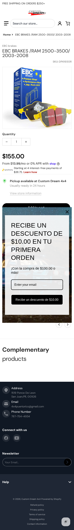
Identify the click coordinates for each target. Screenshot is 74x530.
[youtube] (16, 438)
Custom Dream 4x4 (31, 499)
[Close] (67, 211)
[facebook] (6, 438)
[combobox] (32, 23)
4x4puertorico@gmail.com (27, 406)
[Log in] (60, 23)
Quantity (8, 134)
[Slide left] (59, 324)
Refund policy (37, 505)
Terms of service (37, 514)
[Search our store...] (50, 23)
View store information (25, 193)
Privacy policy (37, 509)
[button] (6, 23)
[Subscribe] (67, 462)
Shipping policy (37, 519)
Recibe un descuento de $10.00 (37, 299)
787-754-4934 (20, 416)
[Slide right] (68, 324)
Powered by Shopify (51, 499)
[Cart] (68, 23)
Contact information (37, 524)
